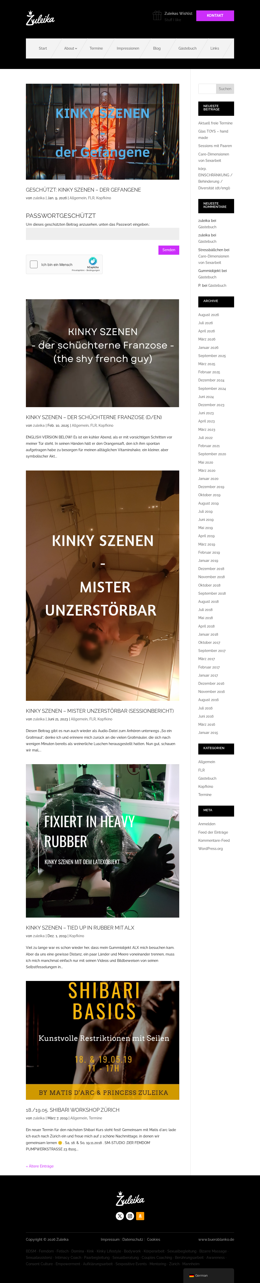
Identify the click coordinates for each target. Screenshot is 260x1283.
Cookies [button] (153, 1239)
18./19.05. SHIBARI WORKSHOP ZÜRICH (73, 1110)
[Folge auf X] (120, 1216)
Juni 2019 (206, 520)
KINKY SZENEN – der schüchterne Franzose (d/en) (94, 417)
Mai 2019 (205, 528)
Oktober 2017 (209, 642)
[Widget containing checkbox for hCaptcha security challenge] (64, 264)
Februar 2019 (209, 552)
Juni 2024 (206, 397)
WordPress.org (210, 849)
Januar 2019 (208, 561)
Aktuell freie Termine (215, 123)
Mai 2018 (205, 618)
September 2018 (212, 593)
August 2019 (208, 503)
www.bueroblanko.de (216, 1239)
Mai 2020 (205, 462)
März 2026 (206, 339)
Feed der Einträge (213, 832)
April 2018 (206, 626)
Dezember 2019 (211, 487)
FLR (91, 198)
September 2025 (212, 356)
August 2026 (208, 315)
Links (214, 48)
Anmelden (206, 824)
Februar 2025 (209, 372)
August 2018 (208, 602)
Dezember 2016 (211, 683)
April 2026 (206, 331)
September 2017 (211, 651)
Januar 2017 (208, 675)
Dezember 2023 (211, 405)
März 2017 (206, 659)
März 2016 (206, 724)
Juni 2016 (206, 716)
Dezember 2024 (211, 380)
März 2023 (206, 429)
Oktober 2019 (209, 495)
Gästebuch (187, 48)
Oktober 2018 (209, 585)
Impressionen (128, 48)
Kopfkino (103, 198)
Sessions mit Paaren (215, 146)
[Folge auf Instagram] (130, 1216)
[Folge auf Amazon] (140, 1216)
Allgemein (78, 198)
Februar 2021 (209, 446)
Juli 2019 (205, 511)
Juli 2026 (205, 323)
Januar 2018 (208, 634)
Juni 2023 (206, 413)
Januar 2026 (208, 348)
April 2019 (206, 536)
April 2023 (206, 421)
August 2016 (208, 700)
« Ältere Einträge (40, 1166)
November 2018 (211, 577)
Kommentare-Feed (214, 840)
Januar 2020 (208, 479)
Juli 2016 (205, 708)
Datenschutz (132, 1239)
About (69, 48)
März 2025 (206, 364)
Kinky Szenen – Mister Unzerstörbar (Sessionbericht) (100, 711)
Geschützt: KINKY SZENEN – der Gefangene (83, 190)
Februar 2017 (209, 667)
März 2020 (207, 470)
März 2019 (206, 544)
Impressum (110, 1239)
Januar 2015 (208, 733)
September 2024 (212, 389)
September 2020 (212, 454)
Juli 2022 (205, 438)
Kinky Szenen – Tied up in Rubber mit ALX (80, 928)
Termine (96, 48)
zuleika (39, 198)
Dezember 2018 (211, 569)
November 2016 (211, 692)
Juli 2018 (205, 610)
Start (43, 48)
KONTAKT (215, 15)
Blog (157, 48)
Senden (168, 250)
